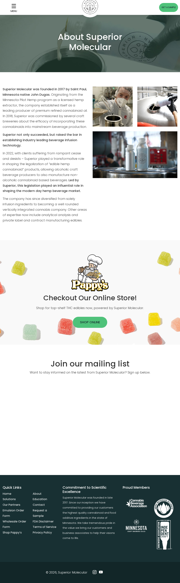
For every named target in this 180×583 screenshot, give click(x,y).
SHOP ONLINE (90, 322)
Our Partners (11, 505)
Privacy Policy (42, 532)
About (37, 494)
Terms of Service (44, 527)
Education (40, 499)
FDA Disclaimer (43, 521)
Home (7, 494)
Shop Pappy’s (12, 532)
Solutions (9, 499)
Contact (39, 505)
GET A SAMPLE (169, 7)
